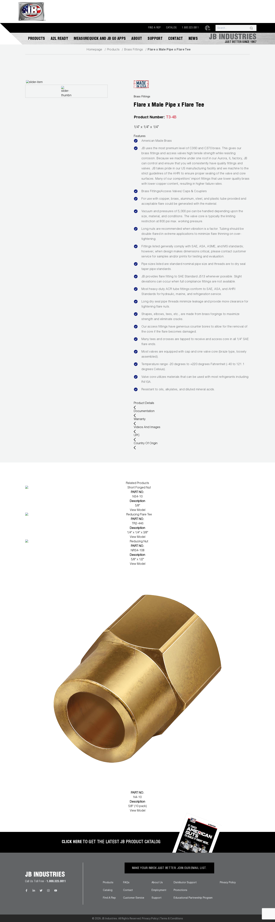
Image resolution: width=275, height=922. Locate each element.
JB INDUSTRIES (232, 37)
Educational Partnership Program (193, 898)
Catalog (171, 28)
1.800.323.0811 (190, 28)
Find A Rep (154, 28)
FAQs (126, 882)
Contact (175, 39)
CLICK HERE (72, 842)
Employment (159, 890)
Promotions (180, 890)
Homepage (94, 49)
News (193, 39)
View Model (137, 510)
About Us (157, 882)
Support (155, 39)
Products (36, 39)
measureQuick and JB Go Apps (100, 39)
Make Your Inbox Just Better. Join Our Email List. (169, 868)
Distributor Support (185, 882)
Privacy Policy (228, 882)
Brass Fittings (133, 49)
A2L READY (59, 39)
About (136, 39)
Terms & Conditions (171, 918)
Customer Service (133, 898)
